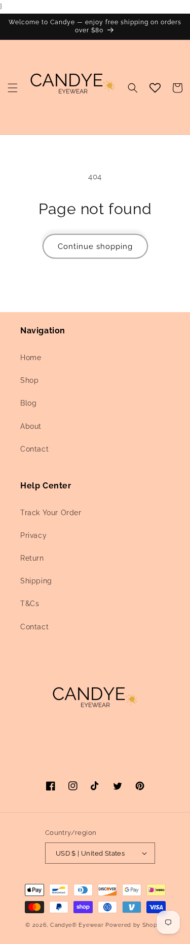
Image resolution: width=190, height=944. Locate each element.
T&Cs (29, 604)
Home (30, 358)
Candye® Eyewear (77, 925)
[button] (13, 88)
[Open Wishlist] (155, 88)
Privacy (33, 535)
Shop (29, 380)
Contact (34, 449)
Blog (28, 403)
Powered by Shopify (135, 925)
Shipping (36, 581)
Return (32, 558)
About (31, 426)
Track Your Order (51, 513)
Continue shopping (95, 246)
